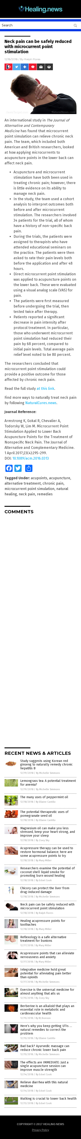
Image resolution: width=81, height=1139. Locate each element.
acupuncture (59, 478)
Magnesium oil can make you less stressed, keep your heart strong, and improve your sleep (47, 832)
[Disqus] (40, 574)
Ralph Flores (32, 59)
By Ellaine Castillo (46, 801)
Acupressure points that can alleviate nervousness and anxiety (47, 955)
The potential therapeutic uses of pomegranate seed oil (44, 814)
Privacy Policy (40, 1130)
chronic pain (53, 483)
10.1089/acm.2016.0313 (30, 458)
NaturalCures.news (40, 403)
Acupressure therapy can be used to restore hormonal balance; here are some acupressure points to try (46, 852)
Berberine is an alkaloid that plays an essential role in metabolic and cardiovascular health (47, 1010)
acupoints (39, 478)
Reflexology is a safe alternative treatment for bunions (43, 939)
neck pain (27, 494)
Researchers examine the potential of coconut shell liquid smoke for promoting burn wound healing (47, 872)
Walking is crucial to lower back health (48, 1099)
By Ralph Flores (44, 913)
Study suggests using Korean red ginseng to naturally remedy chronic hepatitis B (46, 764)
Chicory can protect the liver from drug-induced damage (44, 890)
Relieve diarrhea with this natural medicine (44, 1084)
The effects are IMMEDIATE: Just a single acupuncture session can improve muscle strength (44, 1066)
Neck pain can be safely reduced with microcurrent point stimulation (47, 906)
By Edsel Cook (44, 880)
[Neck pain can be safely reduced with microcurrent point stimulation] (40, 13)
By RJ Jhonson (43, 1018)
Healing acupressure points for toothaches (42, 923)
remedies (45, 494)
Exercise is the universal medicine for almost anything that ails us (47, 991)
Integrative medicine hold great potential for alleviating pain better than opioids (45, 973)
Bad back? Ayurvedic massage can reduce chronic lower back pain (44, 1048)
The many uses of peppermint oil (44, 797)
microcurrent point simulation (29, 489)
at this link (45, 388)
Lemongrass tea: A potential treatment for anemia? (48, 783)
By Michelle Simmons (48, 773)
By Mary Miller (44, 860)
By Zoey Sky (42, 840)
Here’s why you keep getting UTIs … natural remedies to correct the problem (46, 1029)
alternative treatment (22, 483)
